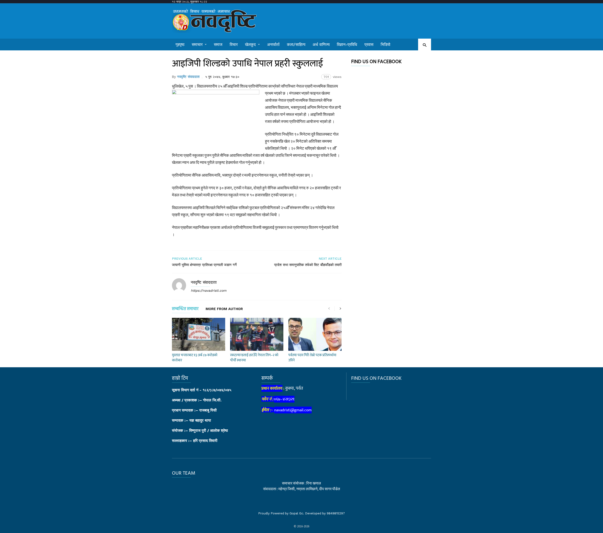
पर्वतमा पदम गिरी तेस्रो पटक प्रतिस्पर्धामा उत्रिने (312, 357)
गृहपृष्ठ (179, 44)
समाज (218, 44)
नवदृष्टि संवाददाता (188, 77)
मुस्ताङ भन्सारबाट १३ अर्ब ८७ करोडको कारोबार (194, 357)
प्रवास (368, 44)
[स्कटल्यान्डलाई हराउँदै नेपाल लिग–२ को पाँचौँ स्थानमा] (256, 334)
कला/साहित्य (296, 44)
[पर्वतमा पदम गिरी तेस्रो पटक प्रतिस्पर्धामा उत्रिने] (315, 334)
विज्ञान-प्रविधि (347, 44)
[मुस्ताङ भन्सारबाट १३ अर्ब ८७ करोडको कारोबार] (198, 334)
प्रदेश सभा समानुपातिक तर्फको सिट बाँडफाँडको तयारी (308, 265)
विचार (234, 44)
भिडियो (385, 44)
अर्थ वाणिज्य (321, 44)
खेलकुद (250, 44)
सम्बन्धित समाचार (185, 309)
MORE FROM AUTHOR (224, 309)
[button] (424, 45)
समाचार (197, 44)
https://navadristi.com (208, 290)
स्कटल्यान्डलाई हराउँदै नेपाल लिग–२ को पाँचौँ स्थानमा (254, 357)
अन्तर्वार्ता (273, 44)
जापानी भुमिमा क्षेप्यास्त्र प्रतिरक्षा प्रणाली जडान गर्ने (204, 265)
